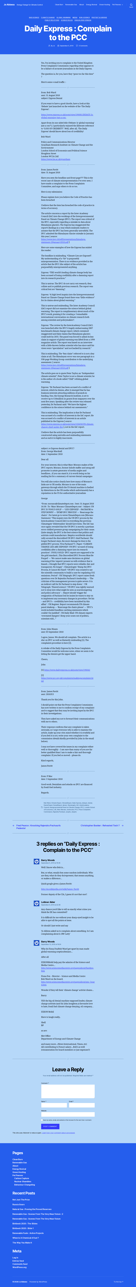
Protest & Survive (99, 17)
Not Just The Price (21, 1200)
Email (71, 1101)
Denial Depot (48, 805)
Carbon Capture (21, 1178)
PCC (76, 810)
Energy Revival (91, 5)
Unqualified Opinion (82, 20)
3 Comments (83, 46)
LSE (55, 810)
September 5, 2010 (66, 46)
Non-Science (84, 17)
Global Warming (64, 17)
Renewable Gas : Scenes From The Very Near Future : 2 (37, 1214)
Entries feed (18, 1261)
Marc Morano (61, 810)
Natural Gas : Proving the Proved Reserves (32, 1209)
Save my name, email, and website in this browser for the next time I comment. (67, 1120)
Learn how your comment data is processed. (58, 1133)
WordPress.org (19, 1267)
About (81, 5)
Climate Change (48, 17)
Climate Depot (56, 803)
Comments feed (19, 1264)
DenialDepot (57, 805)
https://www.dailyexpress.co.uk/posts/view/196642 (67, 670)
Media (75, 17)
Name (43, 1101)
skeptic (74, 812)
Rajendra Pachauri (59, 812)
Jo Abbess (9, 5)
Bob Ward (47, 803)
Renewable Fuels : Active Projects (28, 1233)
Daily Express (76, 803)
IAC (77, 805)
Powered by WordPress (38, 1282)
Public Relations (52, 20)
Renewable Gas (71, 5)
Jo (54, 46)
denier (65, 805)
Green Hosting (104, 5)
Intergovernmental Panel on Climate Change (65, 807)
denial (90, 803)
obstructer (70, 810)
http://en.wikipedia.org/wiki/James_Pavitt (60, 889)
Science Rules (67, 20)
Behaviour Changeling (24, 1185)
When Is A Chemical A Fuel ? (25, 1238)
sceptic (68, 812)
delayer (84, 803)
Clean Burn (59, 5)
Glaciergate (72, 805)
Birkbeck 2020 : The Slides (24, 1223)
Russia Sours (18, 1204)
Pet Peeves (116, 5)
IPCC (82, 807)
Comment (45, 1083)
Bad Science (34, 17)
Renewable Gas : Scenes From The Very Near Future (36, 1219)
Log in (15, 1257)
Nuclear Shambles (22, 1181)
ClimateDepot (66, 803)
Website (43, 1111)
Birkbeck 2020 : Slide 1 (23, 1228)
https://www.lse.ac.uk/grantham (55, 159)
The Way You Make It (22, 1243)
